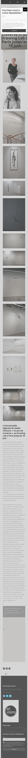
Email (3, 16)
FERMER (25, 9)
